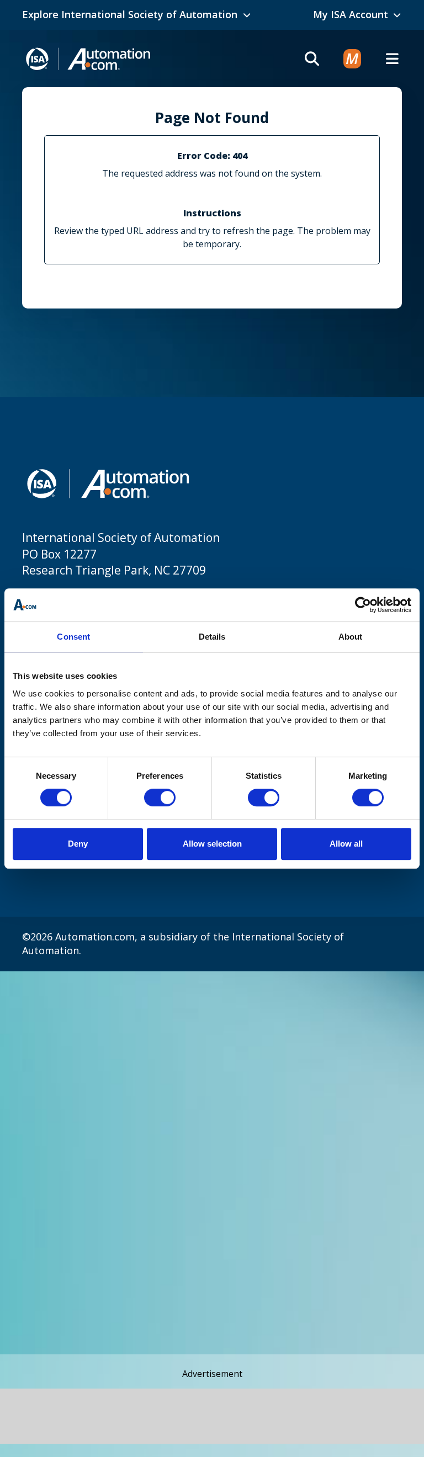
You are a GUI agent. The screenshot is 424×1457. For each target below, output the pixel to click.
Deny (78, 843)
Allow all (346, 843)
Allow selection (212, 843)
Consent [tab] (73, 636)
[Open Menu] (392, 58)
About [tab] (350, 636)
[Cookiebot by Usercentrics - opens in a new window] (363, 605)
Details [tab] (212, 636)
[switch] (160, 797)
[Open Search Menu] (312, 58)
